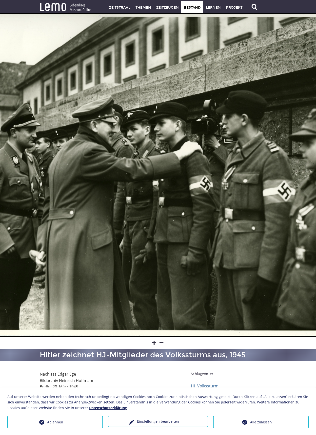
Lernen (213, 7)
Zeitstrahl (119, 7)
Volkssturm (207, 386)
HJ (193, 386)
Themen (143, 7)
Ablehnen (55, 422)
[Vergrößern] (154, 343)
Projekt (234, 7)
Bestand (192, 7)
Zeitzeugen (167, 7)
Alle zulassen (261, 422)
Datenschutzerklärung (108, 407)
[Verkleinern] (161, 343)
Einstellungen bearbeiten (158, 421)
